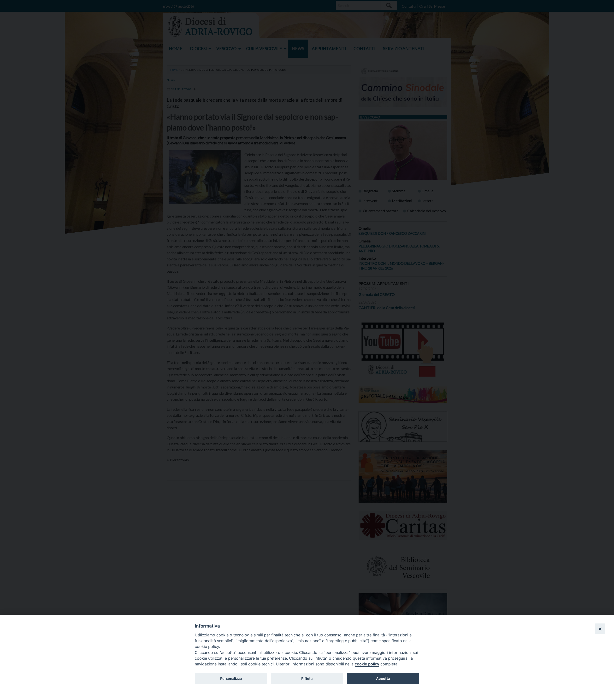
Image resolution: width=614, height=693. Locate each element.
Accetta (383, 678)
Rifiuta (307, 678)
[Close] (600, 628)
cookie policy (367, 664)
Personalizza (231, 678)
